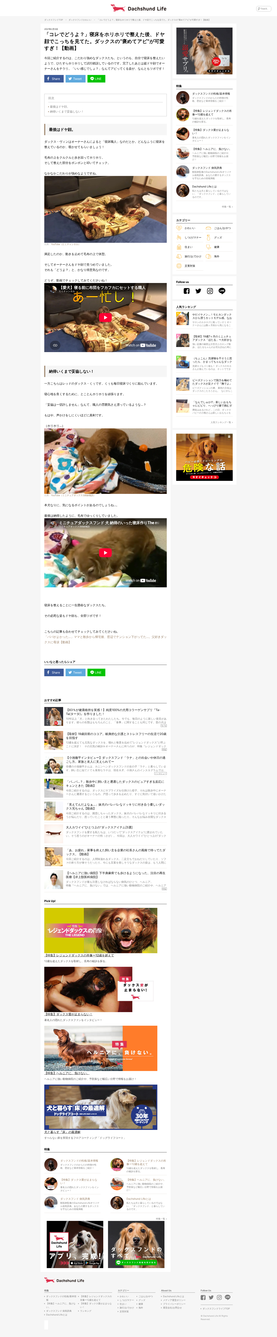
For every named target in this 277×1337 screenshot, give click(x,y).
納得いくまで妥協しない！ (67, 111)
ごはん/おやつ (222, 228)
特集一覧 (160, 1218)
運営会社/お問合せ (172, 1307)
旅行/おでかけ (193, 256)
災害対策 (190, 265)
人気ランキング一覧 (221, 422)
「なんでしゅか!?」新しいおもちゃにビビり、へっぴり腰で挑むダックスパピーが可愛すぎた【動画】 (212, 403)
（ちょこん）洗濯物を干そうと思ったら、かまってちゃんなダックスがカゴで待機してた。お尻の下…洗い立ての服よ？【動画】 (212, 360)
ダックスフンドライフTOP (216, 1308)
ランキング (85, 1310)
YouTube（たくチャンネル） (65, 244)
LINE (98, 79)
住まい (189, 246)
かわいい (87, 20)
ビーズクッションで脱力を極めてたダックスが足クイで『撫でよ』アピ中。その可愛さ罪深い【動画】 (212, 382)
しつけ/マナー (193, 237)
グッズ (218, 237)
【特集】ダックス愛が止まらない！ (96, 1305)
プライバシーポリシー (174, 1303)
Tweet (77, 79)
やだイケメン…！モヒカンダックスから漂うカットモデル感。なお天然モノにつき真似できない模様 (212, 316)
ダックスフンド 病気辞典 (59, 1310)
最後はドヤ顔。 (60, 106)
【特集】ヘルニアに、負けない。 (61, 1305)
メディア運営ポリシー (174, 1300)
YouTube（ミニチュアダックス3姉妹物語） (73, 495)
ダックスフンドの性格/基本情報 (61, 1298)
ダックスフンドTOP (53, 20)
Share (56, 79)
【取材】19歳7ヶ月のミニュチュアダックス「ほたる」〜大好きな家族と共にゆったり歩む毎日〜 (212, 338)
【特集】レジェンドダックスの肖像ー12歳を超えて (96, 1298)
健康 (216, 246)
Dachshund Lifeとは (56, 1314)
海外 (216, 256)
